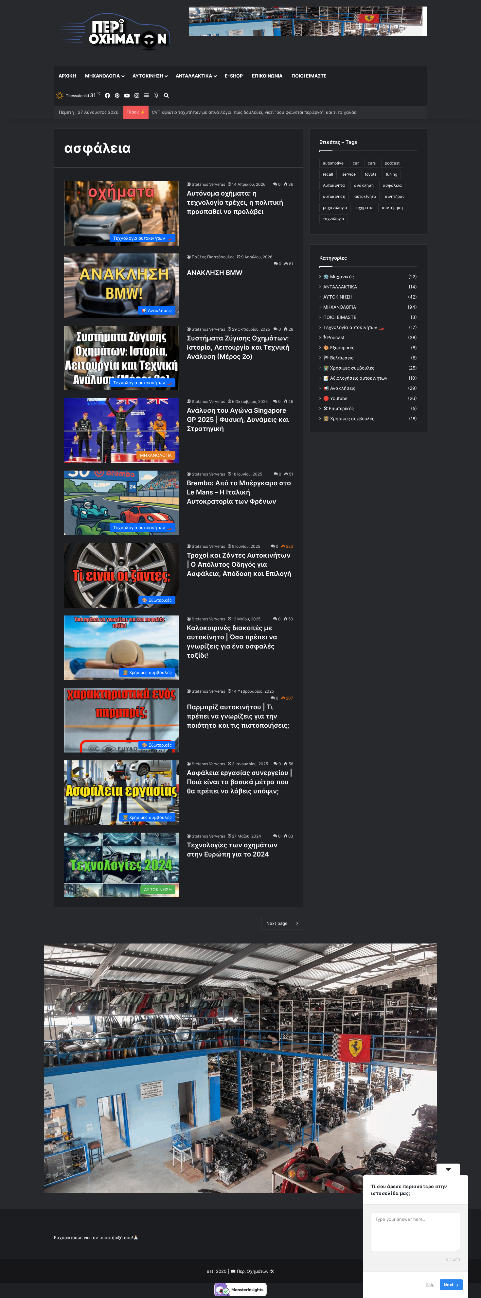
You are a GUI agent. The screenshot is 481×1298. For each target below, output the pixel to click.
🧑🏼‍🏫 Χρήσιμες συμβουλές (348, 418)
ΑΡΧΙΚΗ (67, 75)
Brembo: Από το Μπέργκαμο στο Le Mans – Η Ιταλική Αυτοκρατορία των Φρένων (239, 492)
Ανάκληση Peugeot (171, 112)
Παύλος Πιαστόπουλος (213, 256)
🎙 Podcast (334, 337)
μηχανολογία (335, 207)
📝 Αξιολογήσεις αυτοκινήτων (355, 378)
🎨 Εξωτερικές (338, 347)
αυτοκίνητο (365, 196)
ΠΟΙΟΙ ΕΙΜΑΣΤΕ (309, 75)
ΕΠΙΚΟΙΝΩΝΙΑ (267, 75)
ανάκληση (364, 185)
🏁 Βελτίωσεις (338, 357)
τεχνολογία (333, 218)
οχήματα (364, 207)
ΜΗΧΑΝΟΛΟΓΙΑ (102, 75)
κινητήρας (394, 196)
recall (328, 174)
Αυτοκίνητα (334, 185)
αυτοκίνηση (334, 196)
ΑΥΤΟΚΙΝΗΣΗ (148, 75)
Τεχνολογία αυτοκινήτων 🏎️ (353, 327)
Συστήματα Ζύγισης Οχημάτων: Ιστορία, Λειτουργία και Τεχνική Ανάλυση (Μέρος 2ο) (238, 347)
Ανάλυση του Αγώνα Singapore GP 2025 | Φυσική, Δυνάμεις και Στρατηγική (238, 420)
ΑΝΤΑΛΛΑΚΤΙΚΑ (194, 75)
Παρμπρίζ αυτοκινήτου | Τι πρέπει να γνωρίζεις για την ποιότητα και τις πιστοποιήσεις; (238, 716)
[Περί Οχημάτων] (113, 33)
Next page (277, 923)
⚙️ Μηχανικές (338, 276)
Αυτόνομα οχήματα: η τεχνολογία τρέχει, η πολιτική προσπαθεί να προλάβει (235, 202)
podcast (392, 163)
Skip (430, 1284)
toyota (371, 174)
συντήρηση (392, 207)
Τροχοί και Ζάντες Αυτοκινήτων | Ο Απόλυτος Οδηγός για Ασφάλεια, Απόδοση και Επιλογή (239, 564)
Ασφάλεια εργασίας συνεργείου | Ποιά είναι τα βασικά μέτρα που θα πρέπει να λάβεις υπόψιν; (239, 782)
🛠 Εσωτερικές (338, 408)
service (349, 174)
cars (372, 163)
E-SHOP (234, 75)
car (356, 163)
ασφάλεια (392, 185)
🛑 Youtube (335, 398)
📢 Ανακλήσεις (339, 388)
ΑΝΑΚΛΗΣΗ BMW (214, 273)
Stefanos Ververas (208, 184)
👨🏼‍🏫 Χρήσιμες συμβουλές (348, 368)
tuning (391, 174)
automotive (333, 163)
